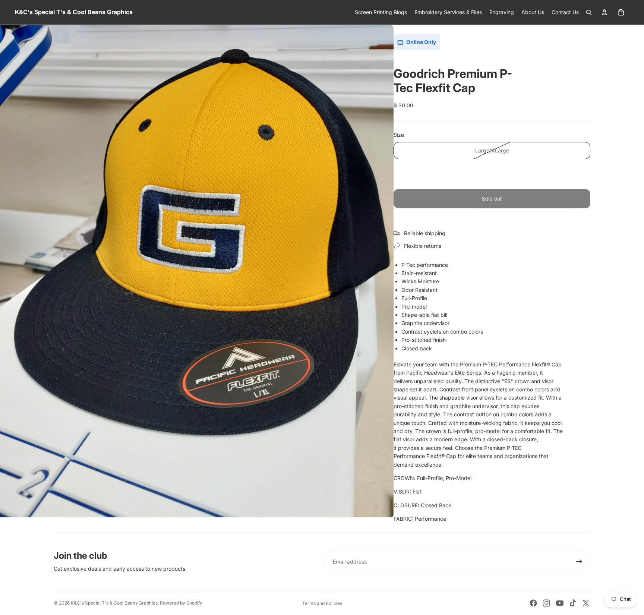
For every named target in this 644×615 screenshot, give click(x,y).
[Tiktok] (572, 603)
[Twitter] (585, 603)
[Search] (589, 12)
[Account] (604, 12)
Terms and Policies (322, 603)
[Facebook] (533, 603)
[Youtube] (559, 603)
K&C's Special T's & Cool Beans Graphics (114, 603)
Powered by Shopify (181, 603)
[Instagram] (546, 603)
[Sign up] (579, 562)
